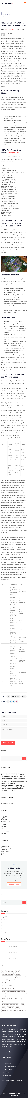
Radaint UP (10, 1007)
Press (22, 1004)
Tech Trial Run (22, 1010)
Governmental (5, 851)
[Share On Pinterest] (16, 701)
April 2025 (4, 830)
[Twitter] (6, 1052)
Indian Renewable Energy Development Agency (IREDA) (14, 992)
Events (7, 1072)
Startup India (12, 1010)
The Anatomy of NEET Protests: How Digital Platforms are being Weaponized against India (14, 778)
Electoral (4, 986)
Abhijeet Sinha (7, 3)
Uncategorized (5, 855)
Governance (4, 849)
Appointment (8, 1063)
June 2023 (3, 833)
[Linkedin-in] (10, 1052)
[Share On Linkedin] (13, 701)
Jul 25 (4, 16)
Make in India (9, 996)
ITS (3, 996)
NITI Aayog (18, 999)
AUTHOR (6, 13)
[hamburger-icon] (25, 3)
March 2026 (4, 819)
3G (8, 696)
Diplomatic (11, 980)
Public (3, 1007)
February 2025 (5, 832)
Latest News (8, 1069)
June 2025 (3, 826)
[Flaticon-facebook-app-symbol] (3, 1052)
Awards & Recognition (11, 1066)
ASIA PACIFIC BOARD (7, 974)
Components (14, 152)
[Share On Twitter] (10, 701)
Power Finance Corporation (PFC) (10, 1004)
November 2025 (5, 821)
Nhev (2, 853)
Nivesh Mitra (5, 1001)
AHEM (17, 971)
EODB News (10, 29)
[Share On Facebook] (7, 701)
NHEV (23, 696)
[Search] (24, 758)
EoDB (10, 986)
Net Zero (4, 999)
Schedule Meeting (14, 884)
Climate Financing (6, 848)
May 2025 (3, 828)
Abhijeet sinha (15, 696)
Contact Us (8, 1075)
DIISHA (4, 980)
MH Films (18, 996)
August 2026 (4, 816)
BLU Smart (18, 974)
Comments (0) (6, 14)
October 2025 (5, 823)
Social (17, 1007)
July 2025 (3, 825)
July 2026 (3, 818)
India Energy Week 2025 (8, 988)
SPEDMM (4, 1010)
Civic (3, 977)
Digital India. (21, 977)
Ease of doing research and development (12, 983)
